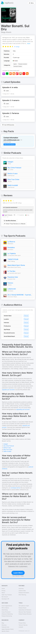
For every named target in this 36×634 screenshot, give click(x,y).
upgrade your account (8, 389)
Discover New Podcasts (25, 612)
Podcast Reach (22, 607)
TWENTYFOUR (13, 259)
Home (3, 588)
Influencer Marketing (7, 614)
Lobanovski (12, 289)
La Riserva (11, 242)
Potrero (10, 283)
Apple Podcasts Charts (8, 629)
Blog (3, 623)
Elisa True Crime (13, 179)
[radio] (3, 46)
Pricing (3, 590)
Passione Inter (13, 277)
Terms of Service (23, 625)
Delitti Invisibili (13, 185)
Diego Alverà (6, 32)
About (3, 592)
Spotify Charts (5, 631)
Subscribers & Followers (25, 610)
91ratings (16, 46)
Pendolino (11, 247)
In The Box (11, 271)
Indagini (10, 162)
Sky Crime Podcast (14, 168)
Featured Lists (5, 627)
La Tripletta (12, 253)
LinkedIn (21, 627)
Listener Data (22, 590)
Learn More (18, 573)
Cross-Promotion (6, 612)
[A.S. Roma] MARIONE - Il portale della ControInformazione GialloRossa (20, 295)
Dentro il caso (12, 173)
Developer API (5, 599)
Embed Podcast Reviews (25, 614)
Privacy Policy (22, 623)
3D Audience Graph (24, 605)
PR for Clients (5, 607)
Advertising (5, 610)
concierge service (15, 487)
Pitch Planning (22, 594)
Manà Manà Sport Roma (16, 265)
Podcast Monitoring (7, 616)
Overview (21, 588)
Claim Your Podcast (7, 594)
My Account (5, 596)
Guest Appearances (7, 605)
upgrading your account (22, 409)
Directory (4, 625)
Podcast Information (24, 592)
